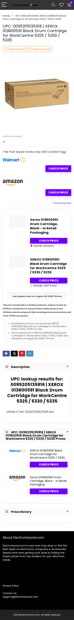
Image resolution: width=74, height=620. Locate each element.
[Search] (53, 5)
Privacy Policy (11, 586)
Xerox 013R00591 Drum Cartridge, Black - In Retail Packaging (44, 226)
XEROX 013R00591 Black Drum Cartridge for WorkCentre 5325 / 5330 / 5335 (48, 265)
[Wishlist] (61, 5)
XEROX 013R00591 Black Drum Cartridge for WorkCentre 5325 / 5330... (48, 454)
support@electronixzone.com (20, 597)
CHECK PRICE (58, 169)
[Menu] (4, 5)
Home (6, 15)
